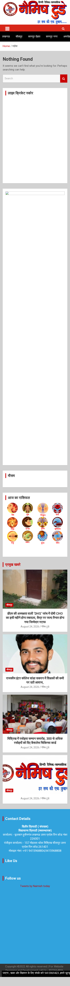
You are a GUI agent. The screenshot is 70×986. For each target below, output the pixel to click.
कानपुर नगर (52, 36)
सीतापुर (19, 36)
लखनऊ (6, 36)
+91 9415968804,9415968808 (42, 850)
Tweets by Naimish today (35, 886)
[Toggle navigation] (7, 28)
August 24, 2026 (30, 626)
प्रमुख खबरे (12, 564)
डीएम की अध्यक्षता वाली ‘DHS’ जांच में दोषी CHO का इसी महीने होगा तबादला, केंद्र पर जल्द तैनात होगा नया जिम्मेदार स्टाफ (35, 618)
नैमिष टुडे (45, 626)
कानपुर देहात (34, 36)
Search (63, 78)
